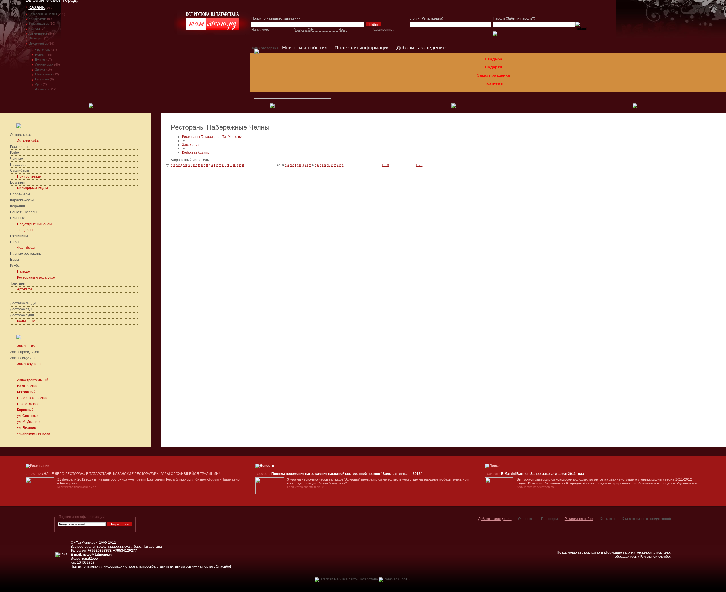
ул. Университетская (33, 433)
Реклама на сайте (579, 519)
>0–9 (385, 165)
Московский (26, 392)
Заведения (191, 145)
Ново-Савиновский (32, 398)
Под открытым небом (34, 224)
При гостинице (29, 176)
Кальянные (26, 321)
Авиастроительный (32, 380)
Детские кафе (28, 141)
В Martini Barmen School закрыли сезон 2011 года (542, 474)
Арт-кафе (24, 289)
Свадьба (493, 59)
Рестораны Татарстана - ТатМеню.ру (212, 137)
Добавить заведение (421, 47)
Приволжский (28, 404)
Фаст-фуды (26, 248)
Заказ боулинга (29, 364)
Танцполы (25, 230)
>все (419, 165)
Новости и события (305, 47)
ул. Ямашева (27, 428)
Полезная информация (362, 47)
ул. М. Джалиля (29, 422)
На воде (23, 271)
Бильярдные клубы (32, 188)
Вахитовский (27, 386)
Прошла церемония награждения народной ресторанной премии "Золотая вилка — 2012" (346, 474)
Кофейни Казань (195, 153)
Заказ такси (26, 346)
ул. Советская (28, 416)
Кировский (25, 410)
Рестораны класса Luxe (36, 277)
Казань (36, 7)
